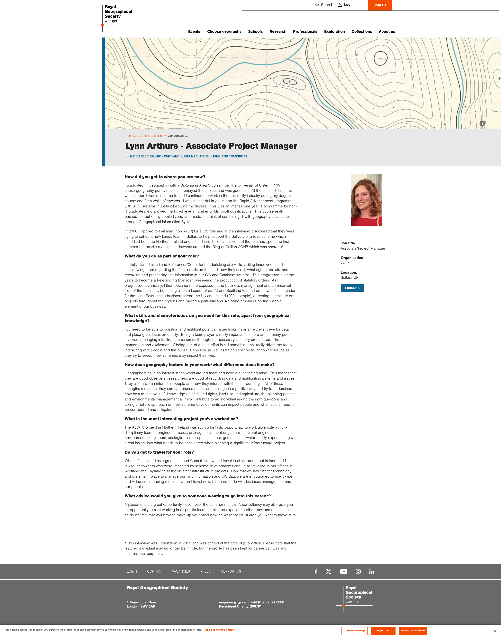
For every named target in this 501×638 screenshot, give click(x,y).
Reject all (383, 630)
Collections (362, 31)
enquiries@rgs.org (233, 602)
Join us (380, 5)
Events (194, 31)
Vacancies (181, 571)
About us (387, 31)
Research (278, 31)
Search (327, 5)
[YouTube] (343, 571)
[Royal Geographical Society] (125, 19)
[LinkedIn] (371, 571)
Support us (231, 571)
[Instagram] (358, 571)
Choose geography (224, 31)
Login (348, 5)
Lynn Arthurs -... (178, 136)
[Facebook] (316, 571)
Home (129, 136)
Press (205, 571)
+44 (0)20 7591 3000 (267, 602)
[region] (250, 631)
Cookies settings (354, 630)
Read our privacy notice (219, 629)
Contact (154, 571)
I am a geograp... (154, 136)
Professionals (305, 31)
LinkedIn (352, 288)
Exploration (334, 31)
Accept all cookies (413, 630)
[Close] (494, 630)
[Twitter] (328, 571)
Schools (255, 31)
